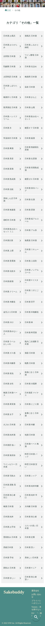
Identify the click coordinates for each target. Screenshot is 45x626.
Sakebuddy (11, 3)
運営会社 (35, 591)
